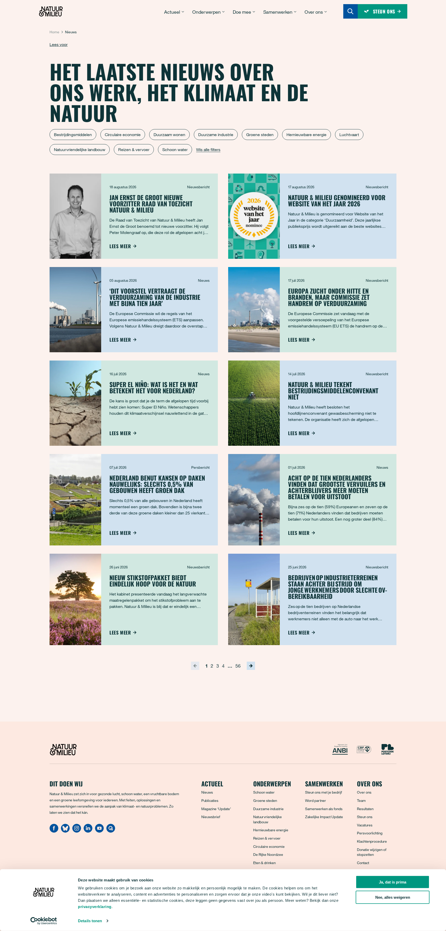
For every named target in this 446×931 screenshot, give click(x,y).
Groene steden (260, 134)
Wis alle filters (208, 149)
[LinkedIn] (88, 831)
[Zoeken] (350, 11)
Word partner (315, 800)
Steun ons (364, 817)
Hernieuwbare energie (306, 134)
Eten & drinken (264, 862)
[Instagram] (76, 831)
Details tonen (90, 921)
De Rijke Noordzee (268, 854)
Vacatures (364, 825)
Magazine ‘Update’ (216, 809)
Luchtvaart (349, 134)
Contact (363, 862)
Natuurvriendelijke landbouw (79, 149)
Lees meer (120, 246)
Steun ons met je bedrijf (323, 792)
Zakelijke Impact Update (324, 817)
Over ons (364, 792)
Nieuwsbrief (210, 817)
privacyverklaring (95, 906)
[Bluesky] (65, 831)
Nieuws (207, 792)
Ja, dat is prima (392, 882)
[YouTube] (99, 831)
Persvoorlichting (370, 833)
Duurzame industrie (215, 134)
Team (361, 800)
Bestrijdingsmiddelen (73, 134)
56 (238, 666)
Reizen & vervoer (133, 149)
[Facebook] (54, 831)
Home (54, 32)
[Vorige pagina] (195, 666)
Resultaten (365, 809)
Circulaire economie (123, 134)
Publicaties (209, 800)
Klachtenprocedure (372, 841)
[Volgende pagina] (251, 666)
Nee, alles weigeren (392, 897)
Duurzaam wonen (169, 134)
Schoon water (175, 149)
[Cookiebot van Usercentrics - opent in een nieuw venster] (43, 921)
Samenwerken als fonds (324, 809)
